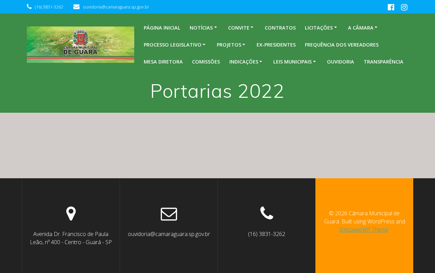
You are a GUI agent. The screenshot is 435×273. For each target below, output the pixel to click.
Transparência (383, 61)
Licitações (319, 27)
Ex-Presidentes (276, 44)
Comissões (206, 61)
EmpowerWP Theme (363, 229)
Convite (238, 27)
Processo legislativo (173, 44)
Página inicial (162, 27)
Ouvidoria (340, 61)
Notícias (201, 27)
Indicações (243, 61)
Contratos (280, 27)
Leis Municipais (292, 61)
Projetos (229, 44)
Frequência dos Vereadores (342, 44)
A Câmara (360, 27)
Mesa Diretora (163, 61)
